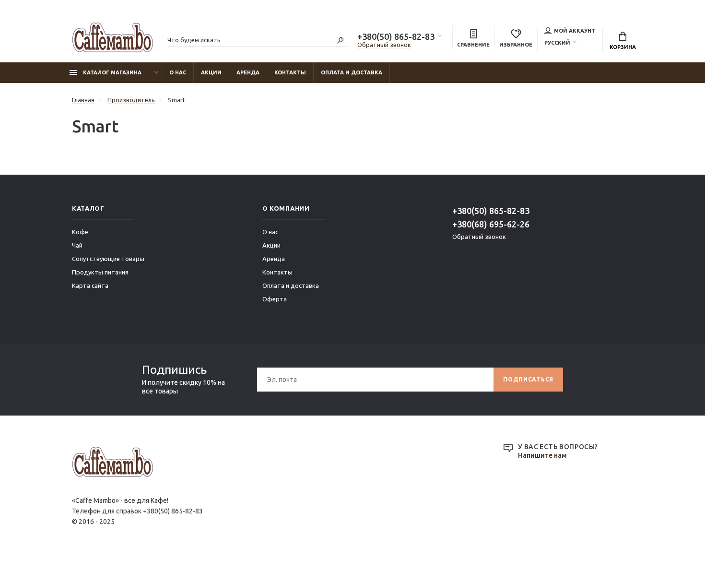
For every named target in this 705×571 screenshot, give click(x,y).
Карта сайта (90, 285)
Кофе (80, 231)
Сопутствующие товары (108, 258)
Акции (211, 72)
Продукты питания (100, 272)
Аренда (247, 72)
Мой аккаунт (574, 31)
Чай (77, 245)
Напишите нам (542, 455)
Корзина (623, 47)
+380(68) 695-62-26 (490, 224)
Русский (557, 43)
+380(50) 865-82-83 (396, 36)
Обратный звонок (384, 44)
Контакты (290, 72)
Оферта (274, 299)
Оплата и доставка (351, 72)
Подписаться (528, 379)
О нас (177, 72)
